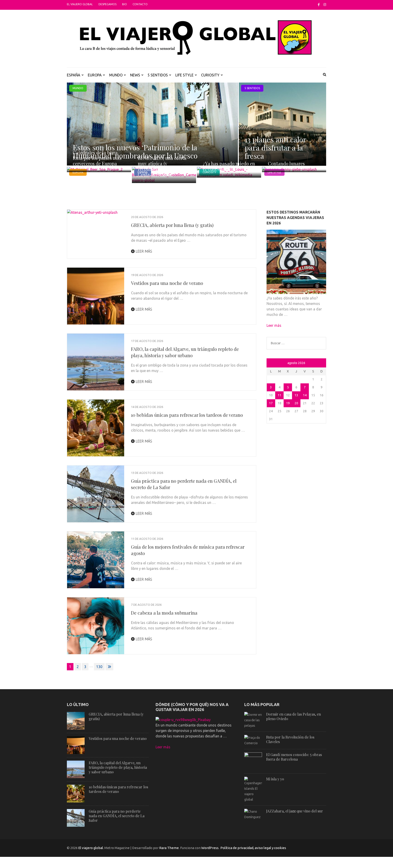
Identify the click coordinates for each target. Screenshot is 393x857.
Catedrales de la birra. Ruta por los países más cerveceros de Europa (97, 157)
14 (305, 395)
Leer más (143, 251)
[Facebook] (319, 4)
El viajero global (80, 4)
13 (296, 395)
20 (296, 403)
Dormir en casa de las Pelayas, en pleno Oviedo (293, 716)
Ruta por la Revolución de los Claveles (290, 739)
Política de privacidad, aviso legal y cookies (253, 848)
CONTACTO (140, 4)
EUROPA (95, 75)
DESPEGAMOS (107, 4)
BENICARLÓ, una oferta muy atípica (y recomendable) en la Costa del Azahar (162, 166)
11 (279, 395)
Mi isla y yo (275, 779)
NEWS (135, 75)
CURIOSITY (210, 75)
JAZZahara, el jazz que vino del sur (294, 811)
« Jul (271, 363)
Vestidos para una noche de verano (167, 283)
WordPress (210, 848)
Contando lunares (286, 163)
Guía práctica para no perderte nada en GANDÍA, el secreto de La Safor (116, 816)
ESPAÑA (73, 75)
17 (271, 403)
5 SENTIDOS (158, 75)
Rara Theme (169, 848)
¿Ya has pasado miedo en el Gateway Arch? (229, 166)
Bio (124, 4)
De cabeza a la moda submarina (164, 613)
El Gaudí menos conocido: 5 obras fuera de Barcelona (294, 756)
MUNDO (116, 75)
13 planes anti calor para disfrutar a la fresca (275, 147)
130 (99, 667)
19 (288, 403)
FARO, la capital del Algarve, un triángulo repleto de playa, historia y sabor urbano (185, 352)
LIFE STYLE (184, 75)
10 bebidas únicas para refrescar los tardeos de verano (187, 415)
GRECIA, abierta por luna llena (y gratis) (172, 225)
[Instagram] (324, 4)
